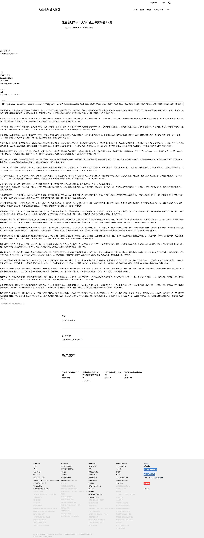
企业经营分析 (93, 477)
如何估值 (91, 483)
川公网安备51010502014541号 (86, 534)
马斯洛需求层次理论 (122, 480)
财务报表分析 (93, 480)
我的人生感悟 (37, 486)
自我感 (118, 472)
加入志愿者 (147, 466)
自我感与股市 (93, 474)
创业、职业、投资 (39, 477)
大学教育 (64, 472)
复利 (90, 469)
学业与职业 (36, 474)
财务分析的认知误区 (95, 486)
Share (10, 78)
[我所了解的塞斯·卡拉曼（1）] (112, 365)
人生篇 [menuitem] (135, 10)
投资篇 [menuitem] (149, 10)
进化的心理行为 (69, 320)
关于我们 (146, 463)
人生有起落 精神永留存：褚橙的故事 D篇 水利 (91, 374)
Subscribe (4, 78)
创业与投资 (36, 472)
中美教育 (64, 474)
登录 (81, 339)
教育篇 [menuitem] (142, 10)
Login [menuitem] (163, 3)
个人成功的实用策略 (39, 483)
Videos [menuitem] (168, 10)
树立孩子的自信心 (66, 466)
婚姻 (34, 466)
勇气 (34, 469)
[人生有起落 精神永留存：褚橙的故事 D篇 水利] (91, 365)
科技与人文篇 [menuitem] (158, 10)
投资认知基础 (93, 466)
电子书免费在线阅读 (150, 470)
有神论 (118, 474)
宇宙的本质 (119, 483)
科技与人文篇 (89, 28)
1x (2, 72)
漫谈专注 (91, 491)
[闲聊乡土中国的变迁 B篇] (71, 365)
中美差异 (119, 469)
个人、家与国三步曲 (122, 477)
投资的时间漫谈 (93, 472)
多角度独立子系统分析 (95, 494)
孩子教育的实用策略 (67, 469)
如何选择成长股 (93, 497)
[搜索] (169, 3)
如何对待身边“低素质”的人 (41, 489)
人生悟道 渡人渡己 (49, 9)
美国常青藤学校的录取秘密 (69, 480)
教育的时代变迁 (66, 477)
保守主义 (91, 489)
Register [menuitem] (153, 3)
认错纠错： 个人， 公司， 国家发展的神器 (46, 480)
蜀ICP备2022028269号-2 (71, 534)
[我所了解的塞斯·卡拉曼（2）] (133, 365)
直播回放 (147, 484)
